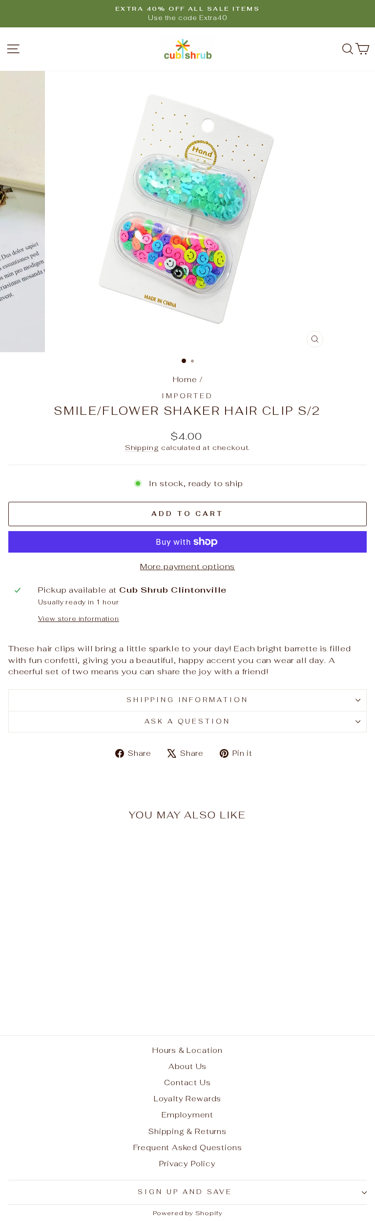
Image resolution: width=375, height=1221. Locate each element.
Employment (187, 1114)
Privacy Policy (187, 1163)
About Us (187, 1066)
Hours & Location (187, 1050)
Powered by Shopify (188, 1213)
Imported (188, 396)
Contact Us (187, 1082)
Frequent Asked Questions (187, 1147)
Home (185, 379)
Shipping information (187, 700)
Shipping (142, 447)
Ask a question (188, 721)
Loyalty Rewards (187, 1098)
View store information (78, 619)
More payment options (187, 566)
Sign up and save (185, 1192)
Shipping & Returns (187, 1131)
